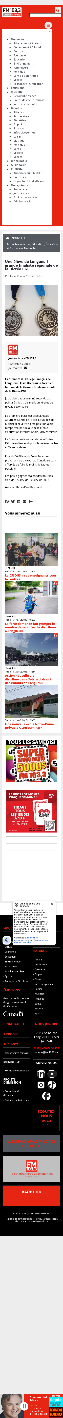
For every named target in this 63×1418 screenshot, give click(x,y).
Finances (19, 128)
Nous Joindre (19, 185)
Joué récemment (24, 104)
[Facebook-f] (46, 1096)
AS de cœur (18, 165)
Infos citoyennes (24, 132)
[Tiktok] (52, 1085)
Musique (17, 92)
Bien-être (19, 120)
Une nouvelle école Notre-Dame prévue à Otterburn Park (29, 726)
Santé (17, 149)
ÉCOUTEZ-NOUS (46, 1118)
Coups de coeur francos (28, 100)
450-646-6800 (50, 1048)
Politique (19, 72)
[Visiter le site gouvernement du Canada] (13, 1015)
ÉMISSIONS (11, 990)
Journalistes (21, 193)
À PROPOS (10, 1034)
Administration (23, 201)
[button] (7, 501)
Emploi (17, 124)
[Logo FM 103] (12, 16)
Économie (19, 55)
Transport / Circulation (28, 84)
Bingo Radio (19, 161)
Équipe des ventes (25, 197)
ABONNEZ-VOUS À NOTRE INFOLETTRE (31, 1143)
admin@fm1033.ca (46, 1052)
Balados (16, 108)
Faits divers (20, 67)
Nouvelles (17, 39)
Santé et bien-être (25, 76)
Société (18, 153)
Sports (17, 80)
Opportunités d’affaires (28, 181)
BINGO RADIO (13, 1024)
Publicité (17, 169)
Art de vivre (21, 116)
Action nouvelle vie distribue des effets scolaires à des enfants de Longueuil (28, 679)
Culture (18, 51)
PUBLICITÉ (10, 1044)
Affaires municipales (26, 43)
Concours (19, 177)
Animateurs (21, 189)
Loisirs (17, 136)
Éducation (19, 59)
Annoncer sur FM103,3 (27, 173)
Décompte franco (24, 96)
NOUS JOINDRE (46, 1024)
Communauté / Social (27, 47)
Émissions (17, 88)
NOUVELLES (12, 928)
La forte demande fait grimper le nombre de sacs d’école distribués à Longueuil (30, 627)
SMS (36, 1048)
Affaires (18, 112)
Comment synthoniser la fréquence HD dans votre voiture (31, 1196)
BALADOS (40, 951)
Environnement (23, 63)
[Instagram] (41, 1085)
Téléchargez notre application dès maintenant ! (31, 1175)
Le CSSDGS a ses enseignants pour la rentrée (30, 577)
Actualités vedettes (18, 244)
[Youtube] (52, 1074)
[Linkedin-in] (41, 1074)
